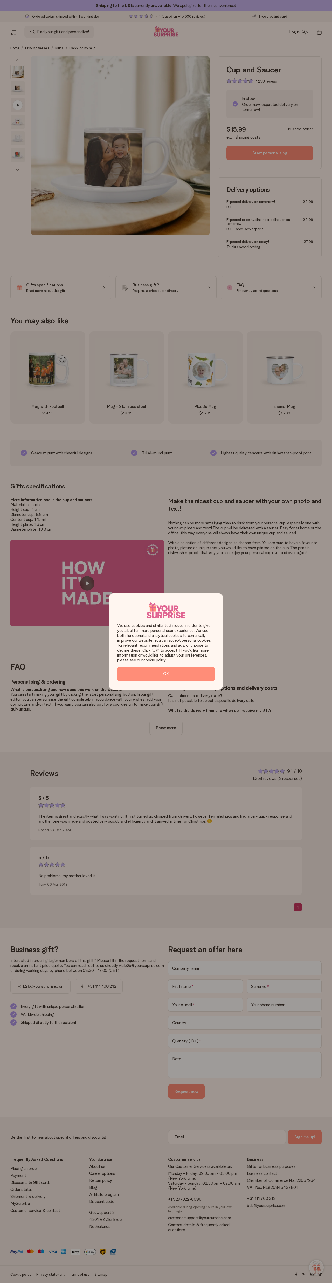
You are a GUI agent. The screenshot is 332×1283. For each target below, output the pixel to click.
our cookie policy (151, 660)
